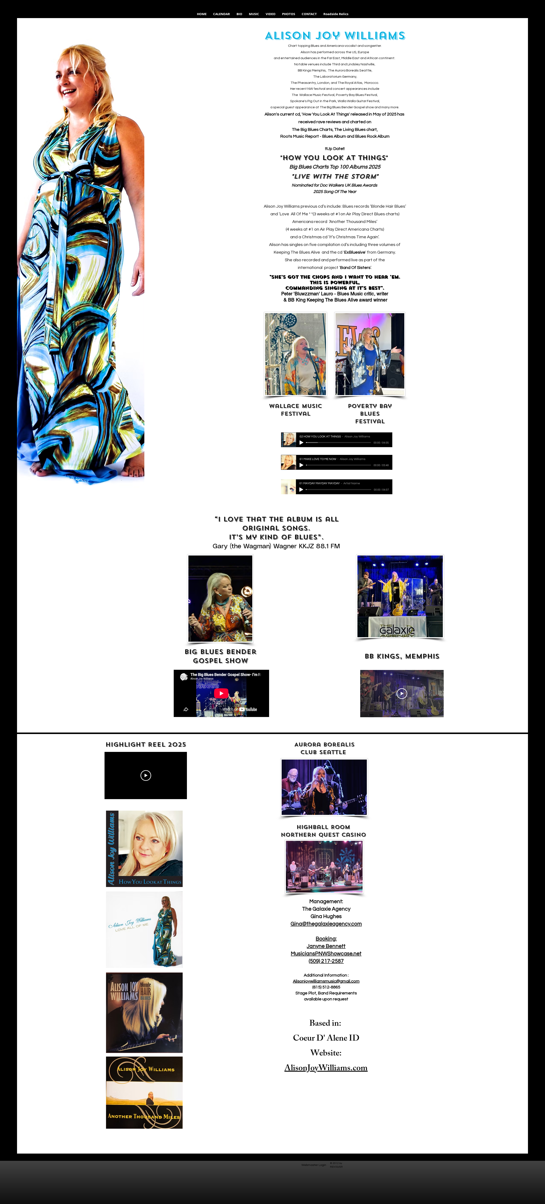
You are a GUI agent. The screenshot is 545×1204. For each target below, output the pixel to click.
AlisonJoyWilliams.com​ (326, 1069)
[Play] (301, 442)
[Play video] (402, 693)
